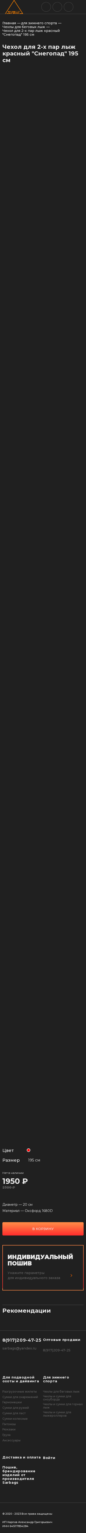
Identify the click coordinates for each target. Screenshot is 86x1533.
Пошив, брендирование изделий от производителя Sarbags (18, 1474)
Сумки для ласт (14, 1413)
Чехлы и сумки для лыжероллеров (57, 1414)
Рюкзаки (9, 1429)
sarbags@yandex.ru (19, 1348)
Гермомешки (12, 1402)
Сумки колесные (15, 1418)
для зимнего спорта (39, 23)
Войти (49, 1458)
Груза (6, 1435)
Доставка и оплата (21, 1457)
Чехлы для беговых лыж (23, 27)
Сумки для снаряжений (20, 1397)
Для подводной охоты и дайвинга (20, 1379)
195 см (34, 1160)
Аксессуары (11, 1440)
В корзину (43, 1229)
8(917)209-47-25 (21, 1340)
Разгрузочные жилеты (19, 1391)
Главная (9, 23)
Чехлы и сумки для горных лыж (63, 1406)
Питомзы (9, 1424)
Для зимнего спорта (56, 1379)
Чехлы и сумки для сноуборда (57, 1398)
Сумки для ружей (15, 1407)
